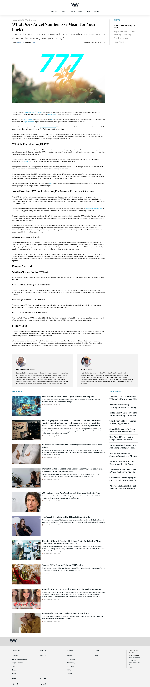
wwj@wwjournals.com (134, 657)
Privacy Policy (132, 660)
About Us (131, 664)
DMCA (130, 667)
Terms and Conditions (134, 662)
